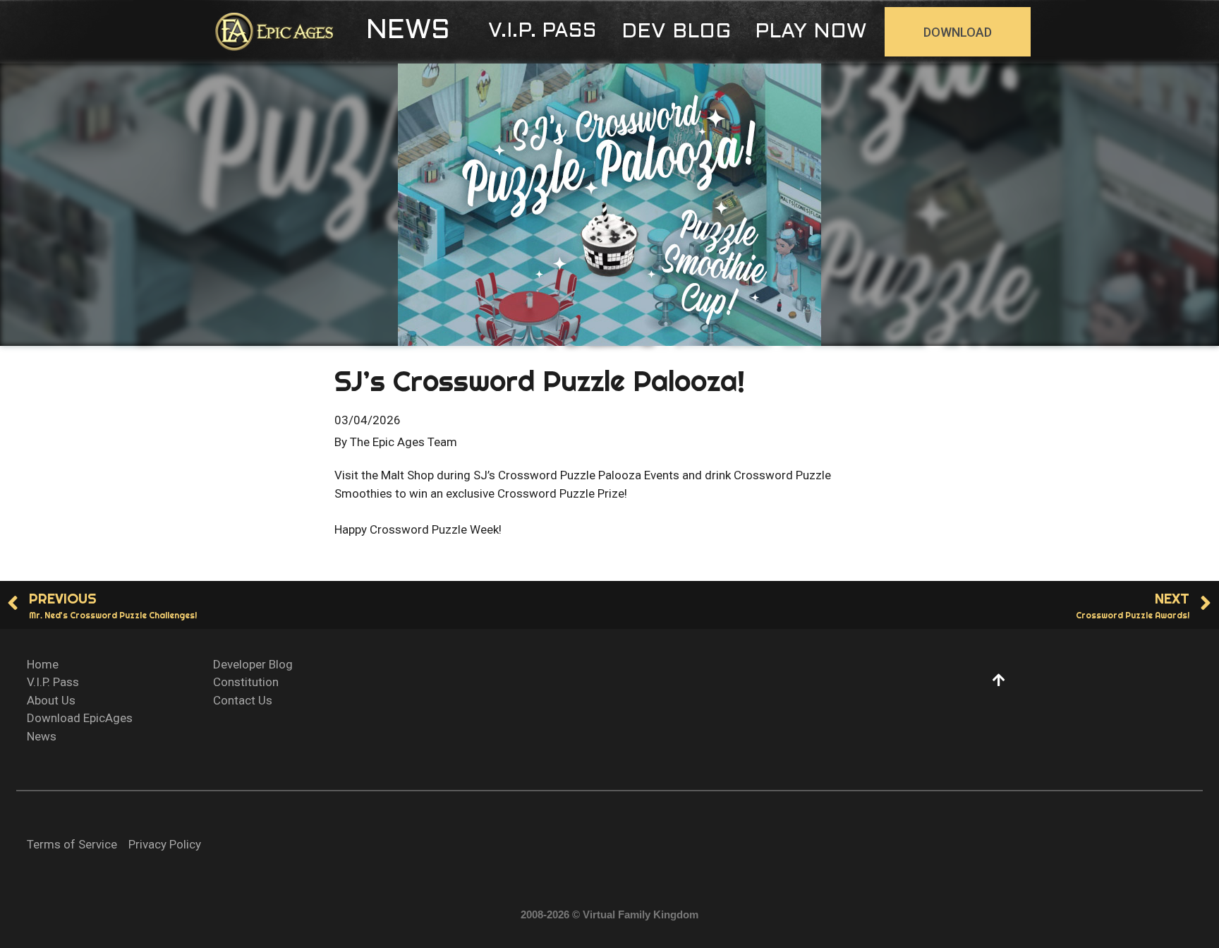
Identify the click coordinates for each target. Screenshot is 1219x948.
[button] (408, 32)
